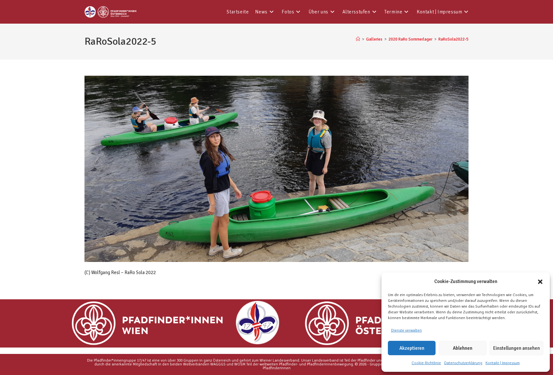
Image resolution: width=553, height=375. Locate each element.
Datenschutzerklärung (463, 363)
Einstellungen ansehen (516, 348)
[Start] (358, 39)
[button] (540, 282)
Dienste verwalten (406, 330)
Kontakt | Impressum (502, 363)
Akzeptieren (411, 348)
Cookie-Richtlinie (426, 363)
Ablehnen (462, 348)
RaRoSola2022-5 (453, 39)
